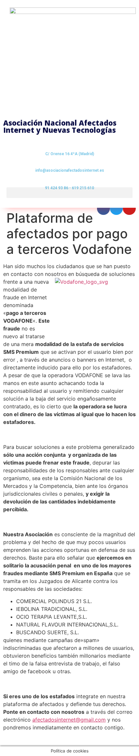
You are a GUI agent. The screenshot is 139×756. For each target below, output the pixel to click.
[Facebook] (103, 208)
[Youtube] (129, 208)
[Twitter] (116, 208)
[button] (69, 192)
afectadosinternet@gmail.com (69, 719)
